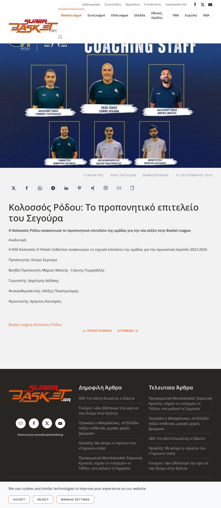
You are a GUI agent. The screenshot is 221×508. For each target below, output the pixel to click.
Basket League (20, 324)
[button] (60, 36)
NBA (206, 15)
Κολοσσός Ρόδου (48, 324)
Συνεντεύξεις (113, 4)
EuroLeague (96, 15)
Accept (19, 499)
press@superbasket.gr (49, 435)
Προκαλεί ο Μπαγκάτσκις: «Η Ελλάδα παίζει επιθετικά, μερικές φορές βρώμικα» (109, 428)
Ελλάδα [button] (139, 15)
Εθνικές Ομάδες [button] (157, 15)
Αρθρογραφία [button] (91, 4)
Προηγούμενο (99, 330)
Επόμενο (126, 330)
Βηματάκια (133, 4)
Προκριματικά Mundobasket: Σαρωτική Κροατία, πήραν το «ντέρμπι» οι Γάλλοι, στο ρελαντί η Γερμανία (110, 463)
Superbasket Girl (175, 4)
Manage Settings (75, 499)
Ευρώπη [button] (191, 15)
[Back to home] (33, 26)
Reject (43, 499)
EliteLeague (119, 15)
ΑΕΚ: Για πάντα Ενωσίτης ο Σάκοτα (107, 398)
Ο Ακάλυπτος (152, 4)
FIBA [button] (176, 15)
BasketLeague (71, 15)
